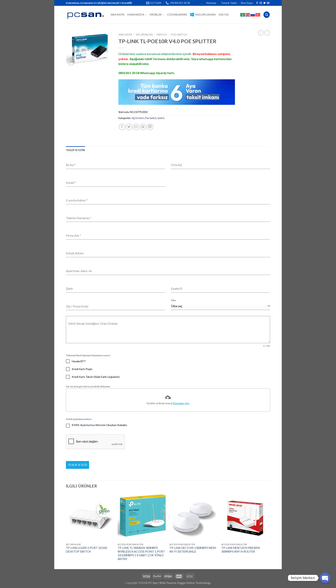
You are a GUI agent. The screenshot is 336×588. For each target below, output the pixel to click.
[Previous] (66, 531)
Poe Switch (179, 34)
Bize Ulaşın (247, 2)
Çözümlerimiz (177, 14)
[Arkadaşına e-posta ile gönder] (136, 127)
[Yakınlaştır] (71, 61)
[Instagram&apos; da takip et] (261, 3)
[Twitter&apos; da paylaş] (129, 127)
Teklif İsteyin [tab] (75, 150)
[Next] (269, 531)
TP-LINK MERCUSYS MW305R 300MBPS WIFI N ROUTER (240, 549)
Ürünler (156, 14)
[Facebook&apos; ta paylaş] (122, 127)
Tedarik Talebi (229, 2)
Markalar (211, 2)
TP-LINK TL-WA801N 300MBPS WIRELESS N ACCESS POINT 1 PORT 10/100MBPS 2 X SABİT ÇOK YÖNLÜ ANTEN (141, 553)
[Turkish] (258, 14)
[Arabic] (242, 14)
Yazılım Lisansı (205, 14)
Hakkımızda (135, 14)
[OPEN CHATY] (325, 578)
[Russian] (253, 14)
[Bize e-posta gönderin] (268, 3)
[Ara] (266, 14)
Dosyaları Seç (181, 403)
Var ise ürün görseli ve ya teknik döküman (88, 386)
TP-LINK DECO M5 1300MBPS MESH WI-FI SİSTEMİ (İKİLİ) (192, 549)
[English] (247, 14)
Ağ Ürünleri (144, 34)
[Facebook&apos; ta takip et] (257, 3)
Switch (162, 34)
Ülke (173, 300)
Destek (224, 14)
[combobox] (220, 306)
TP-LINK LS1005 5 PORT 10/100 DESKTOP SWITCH (86, 549)
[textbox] (219, 306)
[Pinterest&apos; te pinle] (143, 127)
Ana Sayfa (117, 14)
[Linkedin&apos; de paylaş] (150, 127)
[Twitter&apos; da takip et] (264, 3)
